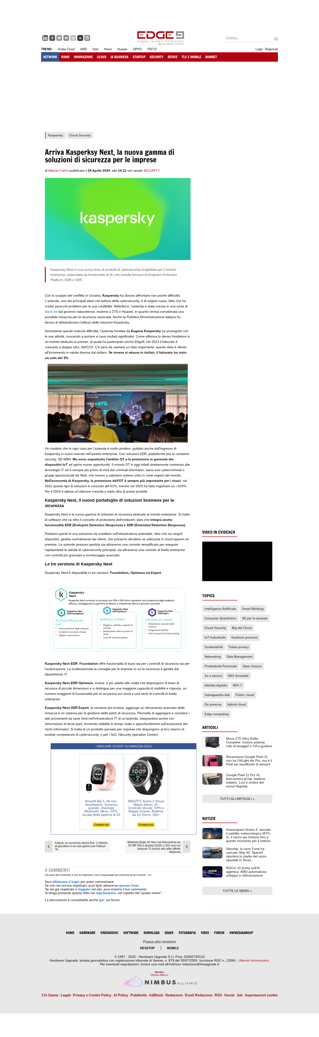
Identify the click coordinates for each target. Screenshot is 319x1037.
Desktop (147, 948)
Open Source (252, 666)
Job (240, 995)
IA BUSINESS (119, 56)
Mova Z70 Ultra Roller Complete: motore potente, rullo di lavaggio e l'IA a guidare (249, 742)
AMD (83, 49)
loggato (84, 889)
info (150, 875)
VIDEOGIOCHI (109, 932)
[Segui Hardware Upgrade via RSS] (73, 38)
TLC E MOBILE (191, 56)
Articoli (210, 727)
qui (101, 900)
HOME (65, 56)
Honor (108, 49)
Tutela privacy (239, 647)
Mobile (173, 948)
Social (229, 995)
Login (259, 49)
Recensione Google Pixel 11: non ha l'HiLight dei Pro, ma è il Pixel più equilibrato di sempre (249, 760)
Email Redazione (198, 995)
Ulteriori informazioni (253, 960)
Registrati (271, 49)
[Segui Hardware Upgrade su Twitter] (59, 38)
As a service (213, 676)
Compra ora (101, 824)
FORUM (219, 932)
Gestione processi (244, 637)
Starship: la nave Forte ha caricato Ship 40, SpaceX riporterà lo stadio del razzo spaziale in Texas (246, 854)
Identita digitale (216, 685)
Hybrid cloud (236, 704)
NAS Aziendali (238, 676)
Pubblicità (138, 995)
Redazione (174, 995)
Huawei (122, 49)
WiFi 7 (237, 685)
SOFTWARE (130, 932)
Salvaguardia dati (217, 695)
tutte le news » (237, 891)
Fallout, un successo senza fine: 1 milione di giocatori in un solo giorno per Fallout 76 (81, 846)
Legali (66, 995)
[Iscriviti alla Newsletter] (66, 38)
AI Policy (120, 995)
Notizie (209, 818)
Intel (95, 49)
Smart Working (253, 609)
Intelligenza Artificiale (220, 609)
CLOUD (101, 56)
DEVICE (172, 56)
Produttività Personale (221, 666)
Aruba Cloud (66, 49)
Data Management (239, 656)
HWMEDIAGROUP (241, 932)
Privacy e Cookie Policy (92, 995)
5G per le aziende (254, 618)
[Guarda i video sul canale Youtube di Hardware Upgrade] (80, 38)
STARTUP (139, 56)
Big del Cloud (242, 628)
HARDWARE (87, 932)
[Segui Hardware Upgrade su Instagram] (87, 38)
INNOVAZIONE (83, 56)
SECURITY (156, 56)
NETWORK (50, 56)
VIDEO (205, 932)
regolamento (106, 893)
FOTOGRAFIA (187, 932)
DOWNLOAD (152, 932)
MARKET (211, 56)
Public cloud (245, 695)
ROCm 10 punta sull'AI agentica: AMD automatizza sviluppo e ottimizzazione (246, 871)
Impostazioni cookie (261, 995)
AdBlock (156, 995)
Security (151, 170)
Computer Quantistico (220, 618)
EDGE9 (169, 932)
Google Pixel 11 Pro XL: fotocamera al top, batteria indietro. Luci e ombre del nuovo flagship (245, 780)
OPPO (137, 49)
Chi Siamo (50, 995)
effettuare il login (66, 882)
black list (51, 311)
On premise (213, 704)
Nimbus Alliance (159, 974)
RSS (218, 995)
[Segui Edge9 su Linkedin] (45, 38)
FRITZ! (152, 49)
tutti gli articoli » (237, 799)
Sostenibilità (214, 647)
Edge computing (217, 714)
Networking (213, 656)
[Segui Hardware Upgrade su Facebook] (52, 38)
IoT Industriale (215, 637)
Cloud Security (215, 628)
